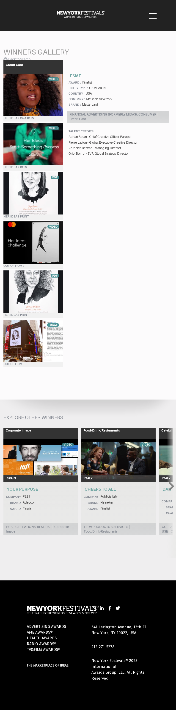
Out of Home (13, 265)
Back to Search (19, 59)
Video (53, 79)
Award (15, 508)
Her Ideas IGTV (15, 167)
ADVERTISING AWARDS (46, 626)
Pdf (55, 177)
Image (53, 325)
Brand (15, 502)
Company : (77, 99)
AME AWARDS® (40, 632)
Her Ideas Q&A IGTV (18, 118)
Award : (75, 82)
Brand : (75, 104)
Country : (76, 93)
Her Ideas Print (16, 216)
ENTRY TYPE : (78, 88)
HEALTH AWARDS (42, 638)
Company (13, 496)
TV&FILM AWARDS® (43, 649)
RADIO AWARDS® (42, 643)
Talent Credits (81, 131)
